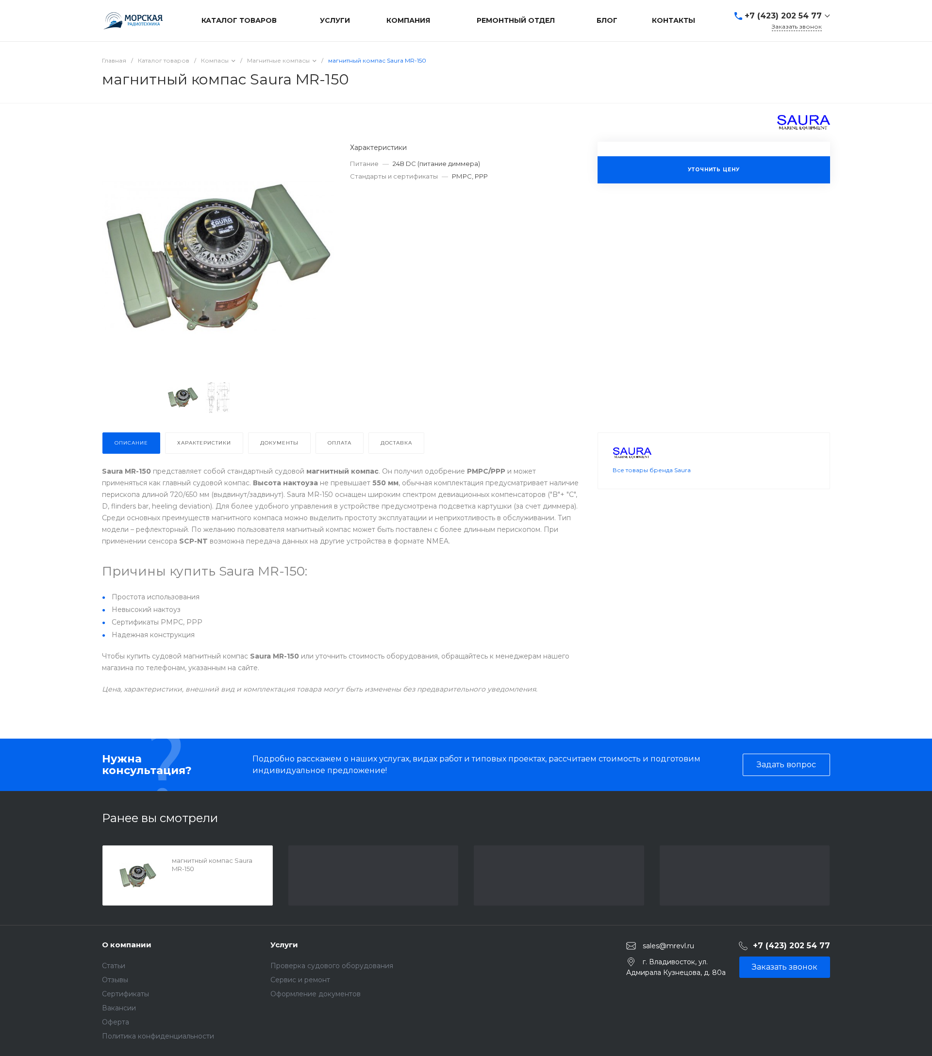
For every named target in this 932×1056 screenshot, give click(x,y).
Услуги (284, 944)
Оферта (115, 1022)
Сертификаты (125, 994)
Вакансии (119, 1008)
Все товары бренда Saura (652, 470)
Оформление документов (315, 994)
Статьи (113, 965)
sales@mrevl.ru (668, 945)
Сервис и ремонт (300, 979)
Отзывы (115, 979)
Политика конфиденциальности (158, 1036)
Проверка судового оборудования (331, 965)
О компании (126, 944)
